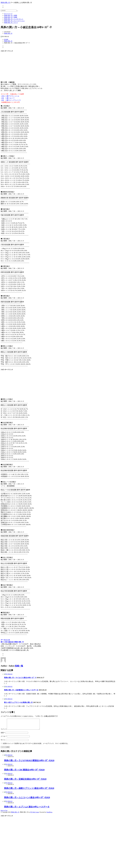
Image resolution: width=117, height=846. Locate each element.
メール (4, 736)
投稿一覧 (19, 666)
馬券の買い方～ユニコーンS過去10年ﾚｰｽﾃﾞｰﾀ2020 (27, 797)
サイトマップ (8, 13)
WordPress (49, 812)
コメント (4, 729)
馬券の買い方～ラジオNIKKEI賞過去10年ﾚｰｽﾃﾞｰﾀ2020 (29, 760)
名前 (3, 733)
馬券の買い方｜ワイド (11, 22)
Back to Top (4, 810)
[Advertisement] (58, 66)
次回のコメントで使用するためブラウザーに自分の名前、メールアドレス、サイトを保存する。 (36, 743)
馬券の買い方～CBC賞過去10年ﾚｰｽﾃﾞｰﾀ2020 (24, 770)
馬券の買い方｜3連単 (10, 15)
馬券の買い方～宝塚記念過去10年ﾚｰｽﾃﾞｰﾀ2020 (25, 779)
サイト (3, 740)
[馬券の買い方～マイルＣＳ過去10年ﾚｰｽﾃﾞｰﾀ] (8, 674)
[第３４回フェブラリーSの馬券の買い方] (8, 699)
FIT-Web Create (34, 812)
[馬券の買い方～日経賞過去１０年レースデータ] (8, 686)
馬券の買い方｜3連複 (10, 17)
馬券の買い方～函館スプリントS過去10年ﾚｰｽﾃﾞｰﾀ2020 (29, 788)
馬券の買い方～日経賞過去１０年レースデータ (21, 690)
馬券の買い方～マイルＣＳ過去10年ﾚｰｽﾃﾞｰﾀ (20, 677)
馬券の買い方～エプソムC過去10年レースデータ (27, 807)
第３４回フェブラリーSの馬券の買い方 (18, 702)
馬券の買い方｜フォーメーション (14, 21)
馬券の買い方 (8, 33)
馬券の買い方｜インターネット (13, 19)
